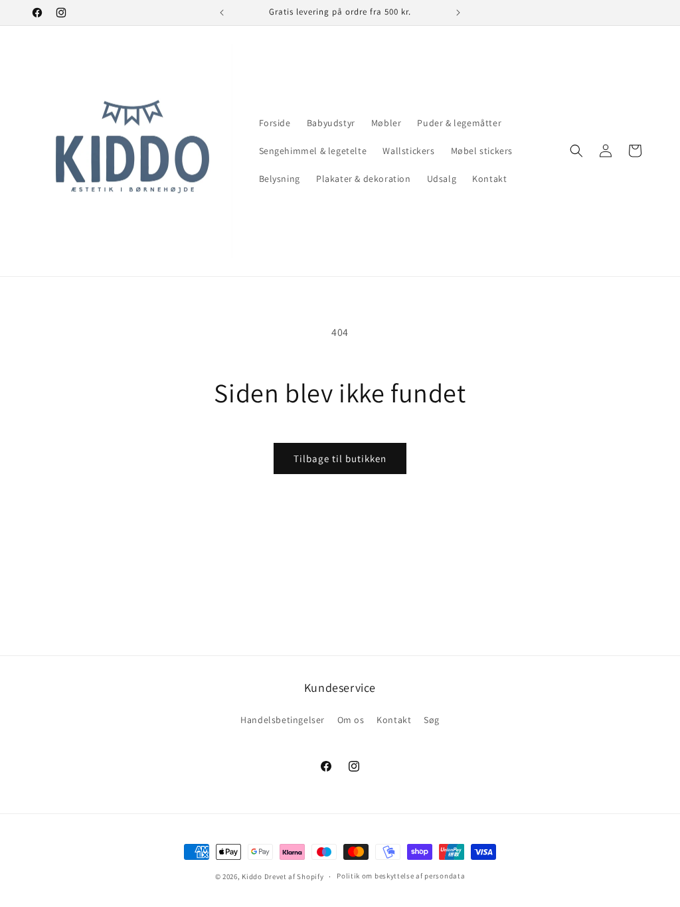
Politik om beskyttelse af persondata (401, 875)
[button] (576, 150)
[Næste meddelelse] (458, 12)
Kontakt (394, 720)
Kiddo (252, 876)
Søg (432, 720)
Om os (351, 720)
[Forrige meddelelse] (221, 12)
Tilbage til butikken (340, 458)
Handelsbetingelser (282, 720)
